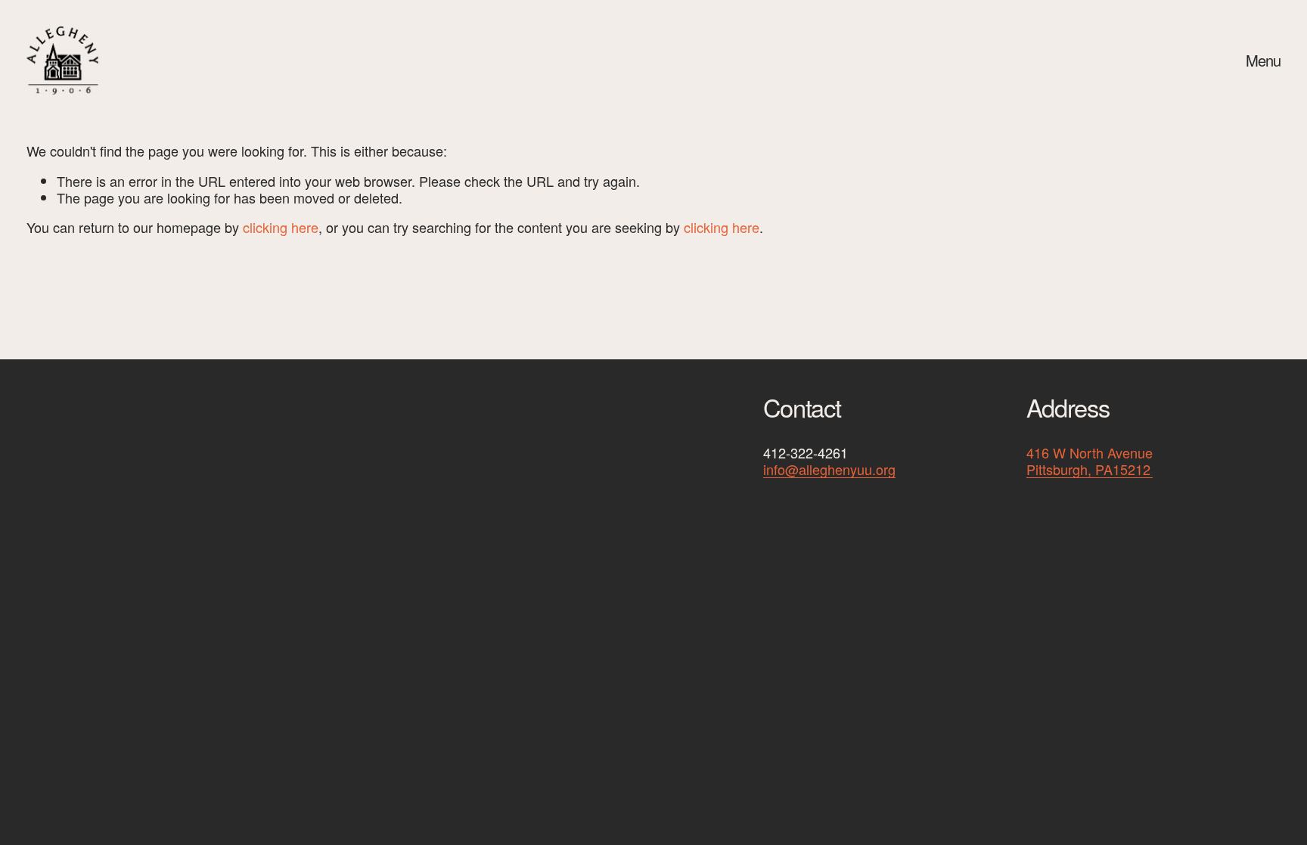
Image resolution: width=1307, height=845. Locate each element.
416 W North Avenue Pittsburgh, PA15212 (1089, 461)
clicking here (280, 227)
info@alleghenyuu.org (829, 469)
